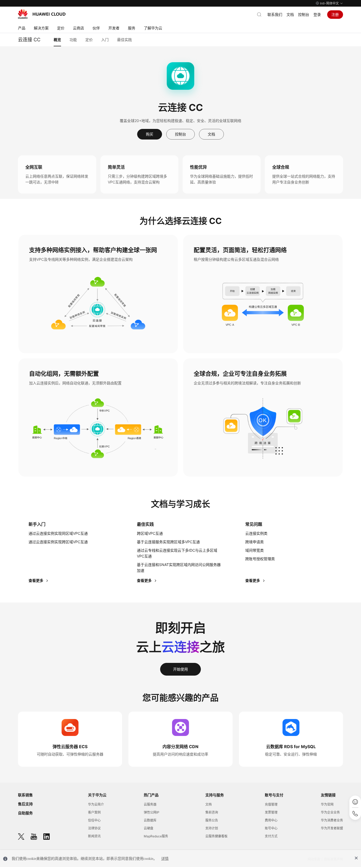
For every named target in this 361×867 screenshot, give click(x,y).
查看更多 (36, 580)
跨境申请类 (254, 542)
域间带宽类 (254, 550)
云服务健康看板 (216, 836)
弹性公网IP (151, 812)
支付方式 (271, 836)
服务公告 (211, 820)
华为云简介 (96, 804)
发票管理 (271, 812)
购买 (149, 134)
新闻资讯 (94, 836)
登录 (317, 14)
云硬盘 (148, 828)
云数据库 (150, 820)
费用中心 (271, 820)
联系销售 (25, 795)
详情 (165, 859)
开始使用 (180, 669)
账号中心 (271, 828)
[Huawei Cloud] (42, 14)
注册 (335, 14)
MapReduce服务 (156, 836)
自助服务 (25, 813)
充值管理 (271, 804)
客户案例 (94, 812)
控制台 (303, 14)
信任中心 (94, 820)
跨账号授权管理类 (260, 558)
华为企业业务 (330, 812)
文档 (290, 14)
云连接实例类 (256, 533)
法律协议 (94, 828)
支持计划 (211, 828)
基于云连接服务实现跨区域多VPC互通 (168, 542)
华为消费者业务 (332, 820)
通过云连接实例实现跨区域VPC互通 (58, 542)
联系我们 (274, 14)
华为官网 (327, 804)
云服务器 (150, 804)
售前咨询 (211, 812)
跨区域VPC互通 (150, 533)
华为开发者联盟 (332, 828)
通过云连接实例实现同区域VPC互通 (58, 533)
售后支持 (25, 804)
